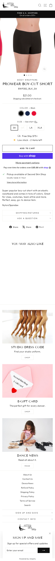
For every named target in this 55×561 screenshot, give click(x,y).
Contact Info (27, 519)
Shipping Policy (27, 492)
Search (27, 505)
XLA (40, 127)
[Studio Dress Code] (27, 326)
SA (14, 127)
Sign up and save (27, 513)
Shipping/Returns (27, 213)
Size (25, 122)
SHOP (27, 412)
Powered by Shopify (27, 559)
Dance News (27, 483)
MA (22, 127)
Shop (27, 358)
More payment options (28, 162)
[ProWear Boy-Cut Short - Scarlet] (15, 295)
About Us (27, 474)
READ (27, 466)
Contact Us (27, 479)
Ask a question (27, 218)
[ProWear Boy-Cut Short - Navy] (12, 295)
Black (21, 113)
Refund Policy (27, 487)
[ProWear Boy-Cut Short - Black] (9, 295)
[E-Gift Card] (27, 381)
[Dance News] (27, 435)
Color (27, 108)
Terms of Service (27, 500)
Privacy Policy (27, 496)
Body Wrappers (27, 80)
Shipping (17, 98)
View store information (17, 182)
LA (31, 127)
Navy (27, 113)
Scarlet (34, 113)
